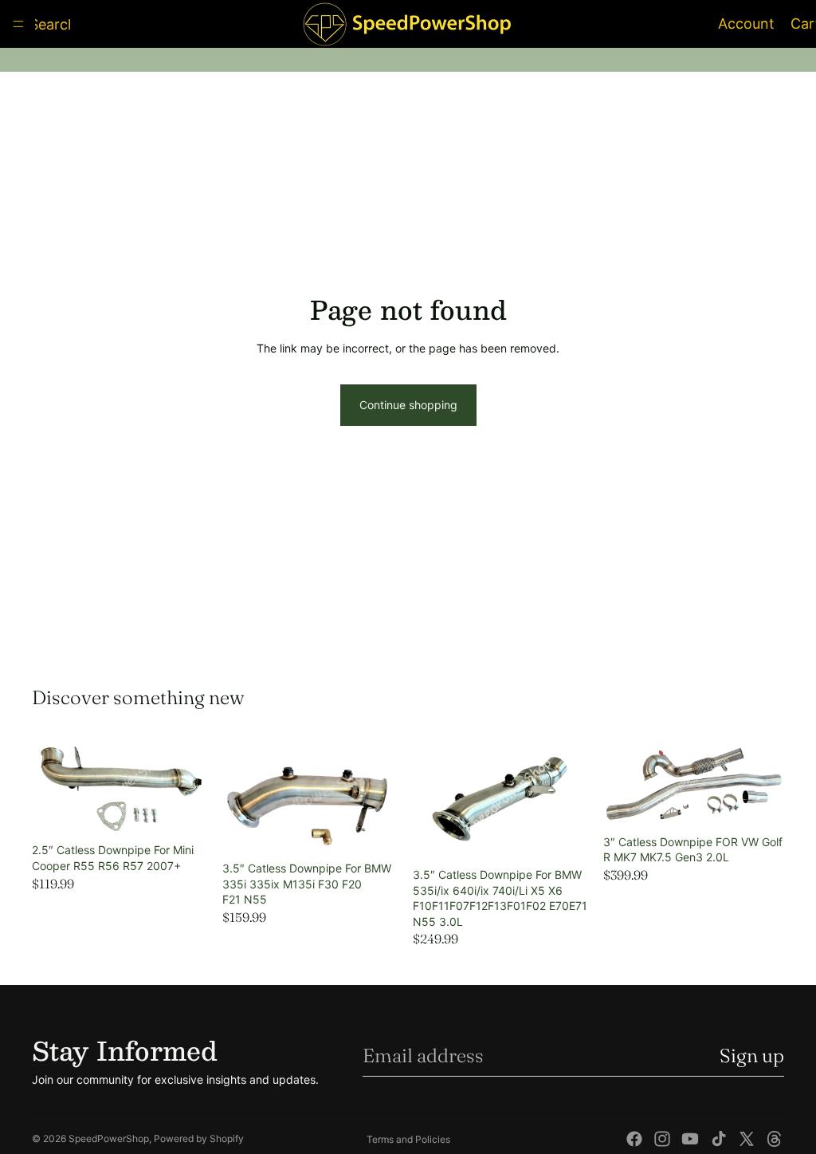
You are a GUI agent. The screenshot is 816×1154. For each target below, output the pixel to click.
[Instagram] (662, 1138)
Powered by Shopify (199, 1138)
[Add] (188, 812)
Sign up (752, 1055)
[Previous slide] (49, 786)
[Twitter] (746, 1138)
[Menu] (18, 24)
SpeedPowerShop (109, 1138)
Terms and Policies (408, 1139)
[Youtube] (690, 1138)
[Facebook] (634, 1138)
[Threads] (774, 1138)
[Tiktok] (718, 1138)
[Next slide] (195, 786)
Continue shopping (408, 405)
